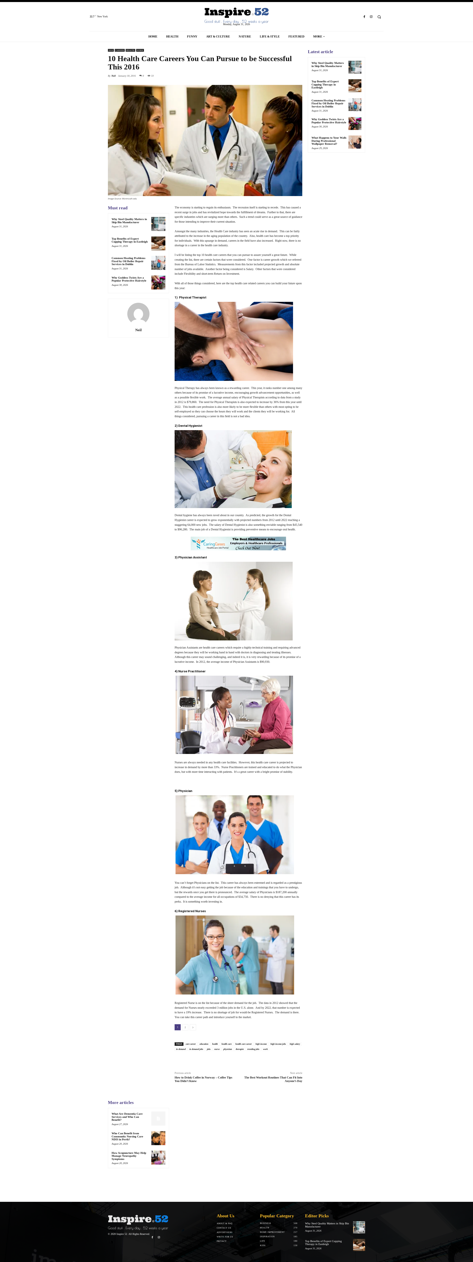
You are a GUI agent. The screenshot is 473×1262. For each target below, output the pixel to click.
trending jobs (253, 1049)
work (265, 1049)
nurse (217, 1049)
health (215, 1044)
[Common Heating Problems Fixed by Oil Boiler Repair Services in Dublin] (158, 263)
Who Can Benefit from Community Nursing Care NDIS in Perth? (127, 1136)
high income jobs (278, 1044)
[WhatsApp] (298, 75)
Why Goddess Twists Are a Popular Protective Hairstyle (129, 279)
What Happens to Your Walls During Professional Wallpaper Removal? (329, 140)
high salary (295, 1044)
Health (130, 50)
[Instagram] (371, 16)
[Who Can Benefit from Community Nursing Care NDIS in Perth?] (158, 1138)
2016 (111, 50)
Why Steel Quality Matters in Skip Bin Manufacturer (129, 221)
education (204, 1044)
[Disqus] (238, 1146)
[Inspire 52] (236, 16)
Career (119, 50)
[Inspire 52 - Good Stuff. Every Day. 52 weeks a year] (138, 1222)
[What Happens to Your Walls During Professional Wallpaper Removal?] (354, 142)
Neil (113, 75)
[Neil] (138, 314)
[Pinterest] (290, 75)
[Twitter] (281, 75)
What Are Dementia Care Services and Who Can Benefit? (127, 1116)
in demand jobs (196, 1049)
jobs (209, 1049)
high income (261, 1044)
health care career (243, 1044)
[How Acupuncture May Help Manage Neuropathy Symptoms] (158, 1158)
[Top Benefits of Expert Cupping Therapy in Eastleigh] (158, 243)
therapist (240, 1049)
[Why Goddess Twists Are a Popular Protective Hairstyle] (158, 282)
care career (191, 1044)
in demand (181, 1049)
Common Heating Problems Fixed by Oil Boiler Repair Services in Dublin (128, 261)
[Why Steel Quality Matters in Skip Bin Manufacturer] (158, 224)
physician (227, 1049)
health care (227, 1044)
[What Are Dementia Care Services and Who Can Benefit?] (158, 1119)
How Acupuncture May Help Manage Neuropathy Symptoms (129, 1155)
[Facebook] (364, 16)
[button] (379, 16)
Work (140, 50)
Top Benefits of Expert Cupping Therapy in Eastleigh (130, 240)
